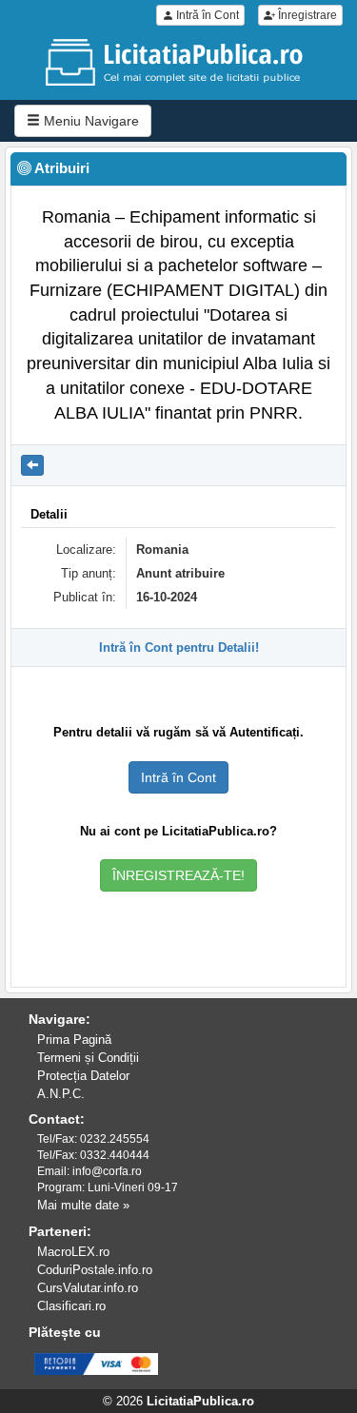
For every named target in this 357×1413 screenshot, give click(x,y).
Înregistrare (306, 15)
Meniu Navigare (89, 120)
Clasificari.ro (71, 1306)
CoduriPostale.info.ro (94, 1270)
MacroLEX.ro (73, 1252)
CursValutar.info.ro (87, 1288)
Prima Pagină (74, 1039)
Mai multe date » (83, 1205)
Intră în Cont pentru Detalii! (179, 647)
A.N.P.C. (61, 1094)
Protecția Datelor (83, 1076)
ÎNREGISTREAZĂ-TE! (178, 875)
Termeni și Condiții (88, 1057)
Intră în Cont (206, 15)
